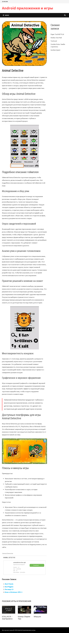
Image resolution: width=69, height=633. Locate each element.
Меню (7, 15)
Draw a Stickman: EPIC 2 (13, 592)
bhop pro (37, 616)
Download (36, 565)
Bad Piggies (9, 587)
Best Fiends (9, 584)
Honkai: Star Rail (56, 38)
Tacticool (54, 41)
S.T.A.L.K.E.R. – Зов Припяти (7, 617)
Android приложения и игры (27, 8)
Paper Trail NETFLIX (57, 34)
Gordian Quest (55, 50)
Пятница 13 (9, 589)
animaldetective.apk (19, 562)
